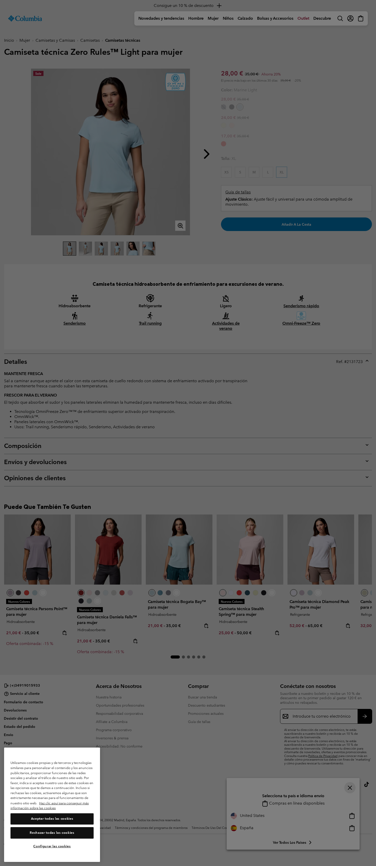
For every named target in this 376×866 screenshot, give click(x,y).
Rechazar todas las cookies (52, 832)
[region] (52, 805)
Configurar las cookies (52, 846)
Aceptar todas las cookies (52, 819)
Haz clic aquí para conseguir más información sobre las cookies (49, 805)
